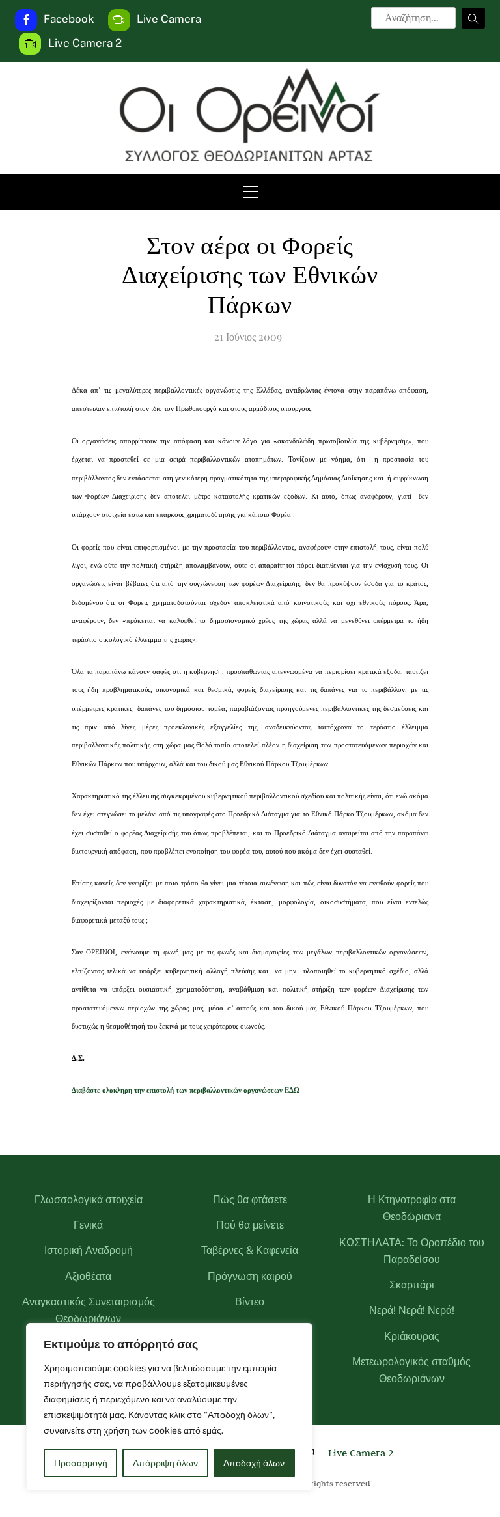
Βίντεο (249, 1302)
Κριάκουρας (411, 1336)
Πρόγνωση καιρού (250, 1276)
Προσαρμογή (80, 1463)
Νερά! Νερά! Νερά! (411, 1310)
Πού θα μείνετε (250, 1225)
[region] (169, 1407)
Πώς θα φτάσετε (250, 1199)
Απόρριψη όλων (165, 1463)
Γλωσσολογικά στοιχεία (89, 1199)
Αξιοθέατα (88, 1276)
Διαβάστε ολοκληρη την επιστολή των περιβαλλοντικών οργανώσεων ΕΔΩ (185, 1090)
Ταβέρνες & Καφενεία (249, 1250)
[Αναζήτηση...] (473, 18)
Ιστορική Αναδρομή (88, 1250)
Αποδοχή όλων (254, 1463)
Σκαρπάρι (411, 1285)
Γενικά (88, 1225)
